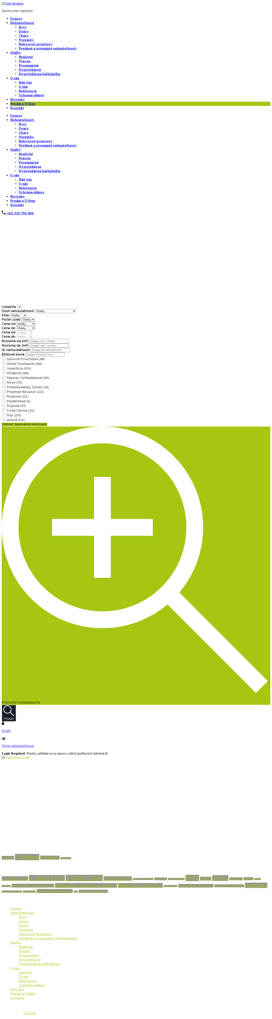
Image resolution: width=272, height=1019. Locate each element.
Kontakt (17, 108)
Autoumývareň (176, 879)
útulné (16, 420)
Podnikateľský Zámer (28, 387)
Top (14, 415)
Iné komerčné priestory (33, 886)
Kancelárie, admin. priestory (86, 885)
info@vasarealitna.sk (19, 838)
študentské (18, 401)
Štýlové (16, 406)
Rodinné (17, 396)
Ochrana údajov (31, 95)
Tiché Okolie (21, 410)
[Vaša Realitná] (12, 3)
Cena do (9, 328)
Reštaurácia (29, 892)
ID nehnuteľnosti (16, 350)
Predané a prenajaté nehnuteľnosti (47, 48)
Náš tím (25, 82)
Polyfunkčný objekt (229, 885)
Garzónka (236, 878)
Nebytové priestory (35, 44)
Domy (24, 31)
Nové (15, 382)
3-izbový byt (84, 878)
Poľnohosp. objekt (12, 892)
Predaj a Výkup (22, 104)
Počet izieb (11, 319)
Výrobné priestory (93, 891)
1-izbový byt (15, 878)
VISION (29, 1013)
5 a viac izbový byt (143, 879)
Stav (6, 315)
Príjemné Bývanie (25, 392)
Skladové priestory (55, 891)
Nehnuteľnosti (22, 23)
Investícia (19, 368)
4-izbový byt (118, 878)
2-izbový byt (47, 878)
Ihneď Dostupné (24, 364)
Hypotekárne (30, 70)
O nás (14, 78)
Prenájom (65, 858)
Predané (27, 857)
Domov (16, 19)
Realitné (26, 57)
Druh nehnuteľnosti (18, 311)
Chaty (24, 36)
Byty (23, 27)
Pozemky (26, 40)
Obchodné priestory (196, 886)
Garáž (248, 878)
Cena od (9, 324)
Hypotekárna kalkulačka (39, 74)
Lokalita (9, 307)
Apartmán (160, 879)
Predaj (8, 858)
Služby (15, 53)
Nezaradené (170, 886)
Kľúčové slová (13, 354)
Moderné (18, 373)
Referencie (28, 91)
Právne (25, 61)
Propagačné (29, 65)
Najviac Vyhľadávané (28, 378)
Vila (76, 892)
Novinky (17, 99)
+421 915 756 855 (20, 213)
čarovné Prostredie (26, 359)
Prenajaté (50, 858)
